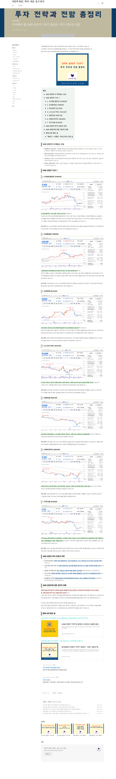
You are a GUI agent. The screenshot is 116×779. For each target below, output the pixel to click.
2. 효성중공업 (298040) (55, 105)
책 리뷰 (14, 90)
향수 (14, 101)
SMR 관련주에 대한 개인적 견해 (57, 129)
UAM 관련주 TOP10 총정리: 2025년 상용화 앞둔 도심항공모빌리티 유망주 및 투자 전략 (64, 618)
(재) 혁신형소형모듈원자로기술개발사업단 (55, 670)
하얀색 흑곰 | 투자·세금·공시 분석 (55, 748)
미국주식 (15, 52)
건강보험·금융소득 (17, 71)
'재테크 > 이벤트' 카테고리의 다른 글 (60, 136)
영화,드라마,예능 (17, 99)
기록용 (14, 88)
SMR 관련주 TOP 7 (53, 97)
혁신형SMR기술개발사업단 (51, 667)
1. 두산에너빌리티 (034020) (57, 101)
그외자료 (15, 59)
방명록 (20, 5)
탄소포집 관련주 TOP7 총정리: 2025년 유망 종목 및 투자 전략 (58, 707)
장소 (14, 97)
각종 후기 (14, 83)
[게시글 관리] (48, 693)
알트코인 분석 (16, 80)
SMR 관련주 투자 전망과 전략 (56, 126)
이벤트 (49, 702)
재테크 (44, 702)
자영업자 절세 (16, 73)
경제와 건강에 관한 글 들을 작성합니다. (53, 750)
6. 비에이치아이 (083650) (56, 119)
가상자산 (14, 76)
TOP (102, 777)
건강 (13, 106)
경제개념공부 (16, 61)
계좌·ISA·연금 (16, 69)
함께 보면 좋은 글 (52, 133)
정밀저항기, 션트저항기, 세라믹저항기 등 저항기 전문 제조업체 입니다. (63, 682)
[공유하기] (46, 693)
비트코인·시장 (16, 78)
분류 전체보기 (15, 45)
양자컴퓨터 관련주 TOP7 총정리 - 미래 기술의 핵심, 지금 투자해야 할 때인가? (62, 641)
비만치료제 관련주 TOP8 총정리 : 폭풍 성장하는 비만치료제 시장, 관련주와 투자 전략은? (65, 713)
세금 (14, 66)
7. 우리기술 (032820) (54, 122)
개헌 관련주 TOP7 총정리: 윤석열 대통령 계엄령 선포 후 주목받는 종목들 (61, 709)
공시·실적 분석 (16, 57)
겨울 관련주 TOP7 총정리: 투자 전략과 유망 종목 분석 (56, 711)
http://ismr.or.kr (47, 665)
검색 (98, 3)
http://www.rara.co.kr (49, 677)
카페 (14, 94)
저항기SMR (46, 680)
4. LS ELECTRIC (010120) (57, 112)
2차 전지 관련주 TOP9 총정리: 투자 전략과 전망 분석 (56, 705)
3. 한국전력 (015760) (54, 108)
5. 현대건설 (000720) (54, 115)
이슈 (14, 86)
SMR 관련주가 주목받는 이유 (56, 94)
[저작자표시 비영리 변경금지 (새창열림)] (60, 693)
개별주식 (15, 50)
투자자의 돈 (15, 64)
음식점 (14, 92)
